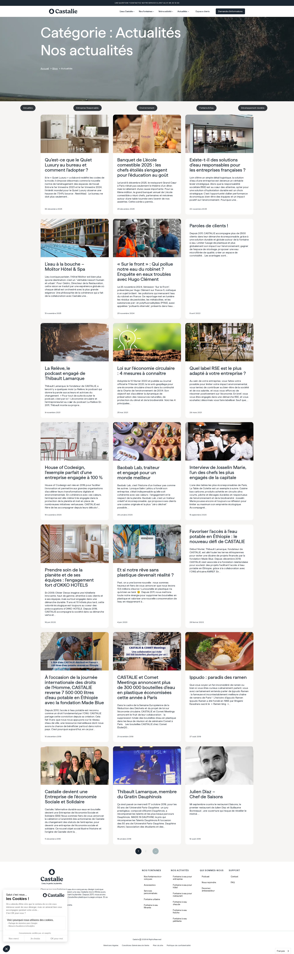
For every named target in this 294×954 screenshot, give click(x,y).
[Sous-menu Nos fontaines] (153, 11)
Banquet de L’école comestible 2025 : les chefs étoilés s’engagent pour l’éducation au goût (142, 167)
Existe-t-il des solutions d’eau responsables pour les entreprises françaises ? (217, 164)
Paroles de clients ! (209, 225)
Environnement (147, 108)
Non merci (14, 938)
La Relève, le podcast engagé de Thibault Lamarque (65, 373)
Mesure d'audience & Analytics (22, 926)
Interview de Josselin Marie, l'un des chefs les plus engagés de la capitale (218, 472)
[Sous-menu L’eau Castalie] (133, 11)
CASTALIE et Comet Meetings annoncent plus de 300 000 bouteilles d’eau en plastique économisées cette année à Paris (146, 687)
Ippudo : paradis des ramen (218, 677)
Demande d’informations (230, 11)
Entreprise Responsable (87, 108)
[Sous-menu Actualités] (188, 11)
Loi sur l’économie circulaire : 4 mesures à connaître (146, 371)
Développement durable (252, 108)
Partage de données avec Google (23, 923)
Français (281, 951)
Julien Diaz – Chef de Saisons (206, 794)
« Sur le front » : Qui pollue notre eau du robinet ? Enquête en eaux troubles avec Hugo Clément (145, 271)
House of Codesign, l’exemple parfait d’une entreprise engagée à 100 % (74, 472)
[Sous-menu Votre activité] (172, 11)
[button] (6, 948)
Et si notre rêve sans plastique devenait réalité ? (145, 572)
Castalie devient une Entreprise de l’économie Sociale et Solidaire (71, 796)
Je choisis (35, 938)
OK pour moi (57, 938)
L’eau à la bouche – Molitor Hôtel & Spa (65, 266)
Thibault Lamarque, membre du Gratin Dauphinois (147, 794)
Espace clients (203, 11)
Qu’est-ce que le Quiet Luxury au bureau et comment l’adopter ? (68, 164)
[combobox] (283, 951)
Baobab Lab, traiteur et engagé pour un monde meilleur (138, 472)
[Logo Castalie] (63, 11)
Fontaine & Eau (207, 108)
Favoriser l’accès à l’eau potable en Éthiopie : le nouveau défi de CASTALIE (217, 536)
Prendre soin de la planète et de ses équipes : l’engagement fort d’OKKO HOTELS (69, 577)
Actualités (28, 108)
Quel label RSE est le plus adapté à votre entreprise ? (218, 371)
